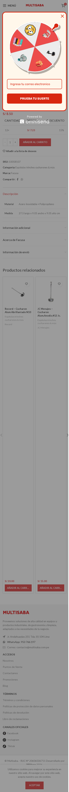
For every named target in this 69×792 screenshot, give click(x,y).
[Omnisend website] (34, 119)
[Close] (62, 16)
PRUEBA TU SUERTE (34, 98)
